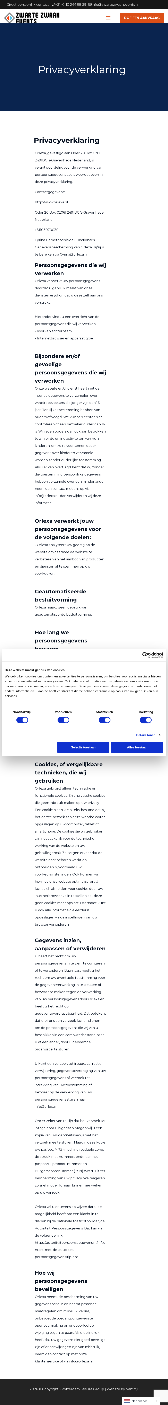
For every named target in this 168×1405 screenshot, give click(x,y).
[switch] (63, 720)
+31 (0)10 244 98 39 (70, 5)
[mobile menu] (108, 18)
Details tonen (145, 735)
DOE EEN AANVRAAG (142, 18)
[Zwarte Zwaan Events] (31, 18)
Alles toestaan (137, 747)
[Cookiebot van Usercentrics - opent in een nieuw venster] (145, 655)
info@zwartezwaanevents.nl (115, 5)
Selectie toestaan (83, 747)
